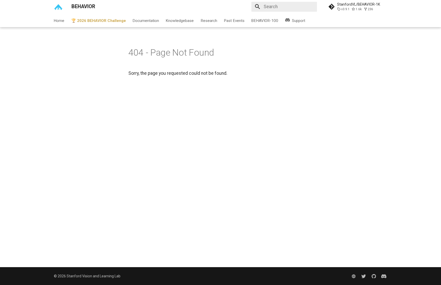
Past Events (234, 20)
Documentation (145, 20)
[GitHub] (373, 275)
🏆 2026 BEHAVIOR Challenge (98, 20)
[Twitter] (363, 275)
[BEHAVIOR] (58, 6)
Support (298, 20)
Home (59, 20)
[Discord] (383, 275)
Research (209, 20)
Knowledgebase (180, 20)
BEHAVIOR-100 (264, 20)
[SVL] (353, 275)
